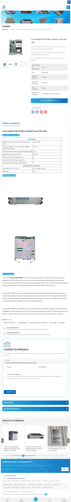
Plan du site (6, 494)
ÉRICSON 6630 (36, 487)
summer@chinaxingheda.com (16, 478)
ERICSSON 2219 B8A (20, 484)
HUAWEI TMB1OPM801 (9, 322)
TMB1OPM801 (53, 322)
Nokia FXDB (56, 484)
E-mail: (9, 367)
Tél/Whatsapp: (42, 367)
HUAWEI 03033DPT (23, 322)
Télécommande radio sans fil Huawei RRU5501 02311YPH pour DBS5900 (35, 448)
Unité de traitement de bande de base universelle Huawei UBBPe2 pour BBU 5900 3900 (57, 448)
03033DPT (62, 322)
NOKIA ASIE (15, 487)
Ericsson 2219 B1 (25, 487)
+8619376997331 (10, 476)
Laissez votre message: (14, 374)
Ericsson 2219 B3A (47, 487)
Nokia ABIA (39, 484)
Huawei (12, 29)
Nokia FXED (47, 484)
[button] (68, 440)
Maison (6, 29)
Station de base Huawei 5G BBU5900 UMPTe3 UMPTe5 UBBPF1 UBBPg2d (12, 448)
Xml (11, 494)
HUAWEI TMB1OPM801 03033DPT (38, 322)
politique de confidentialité (21, 494)
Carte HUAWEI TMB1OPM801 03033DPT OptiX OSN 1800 (21, 362)
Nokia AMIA (31, 484)
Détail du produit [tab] (11, 123)
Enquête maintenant (48, 100)
